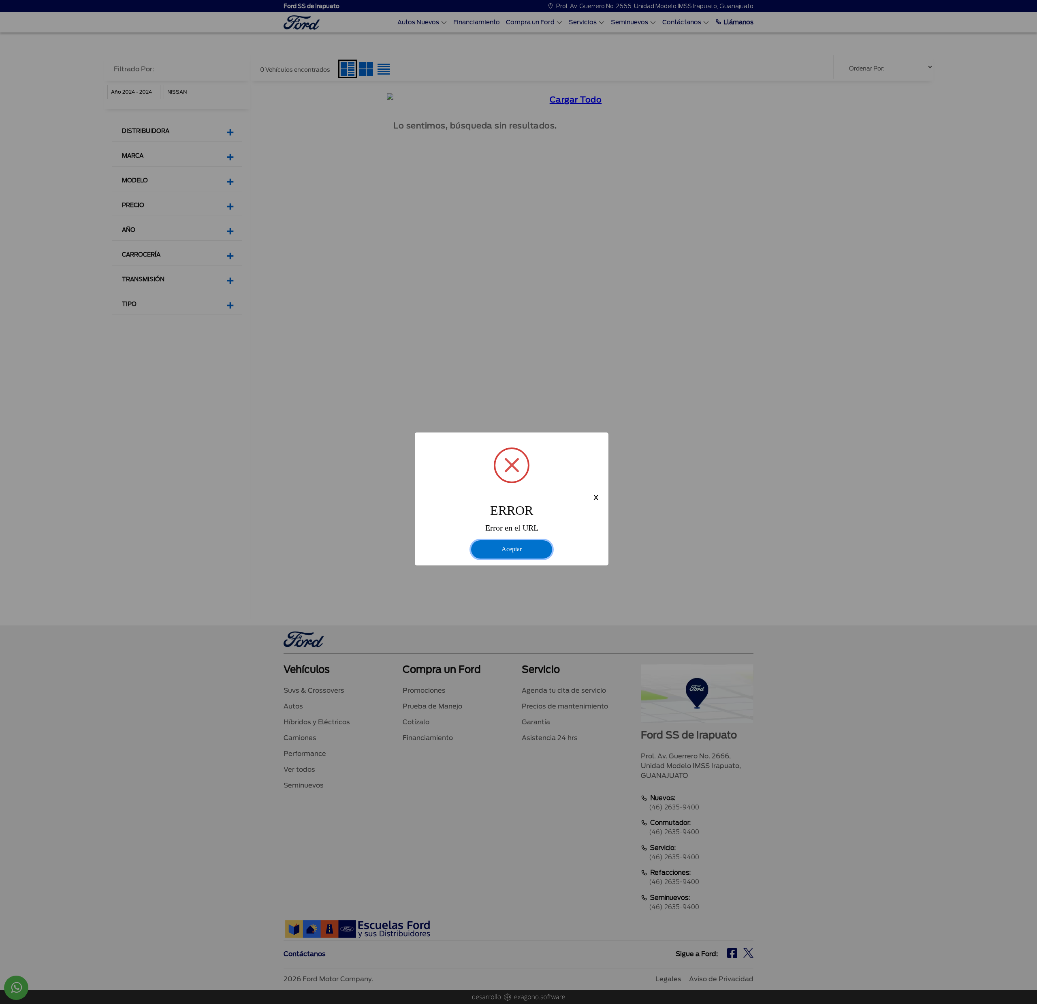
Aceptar (511, 549)
